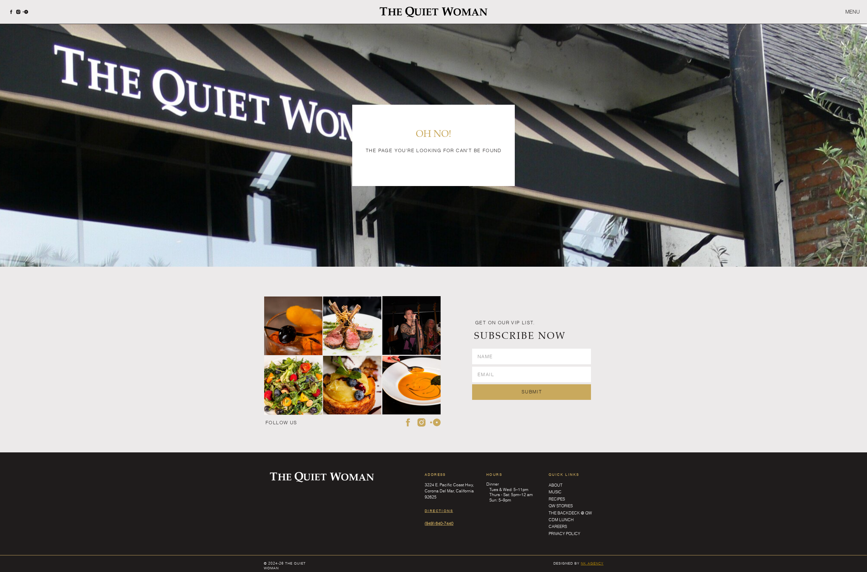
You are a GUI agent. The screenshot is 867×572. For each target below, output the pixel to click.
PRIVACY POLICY (564, 533)
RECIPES (557, 499)
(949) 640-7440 (439, 523)
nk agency (592, 563)
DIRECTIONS (439, 510)
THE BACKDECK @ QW (570, 513)
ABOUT (556, 485)
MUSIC (555, 492)
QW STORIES (561, 506)
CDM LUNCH (561, 519)
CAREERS (558, 526)
